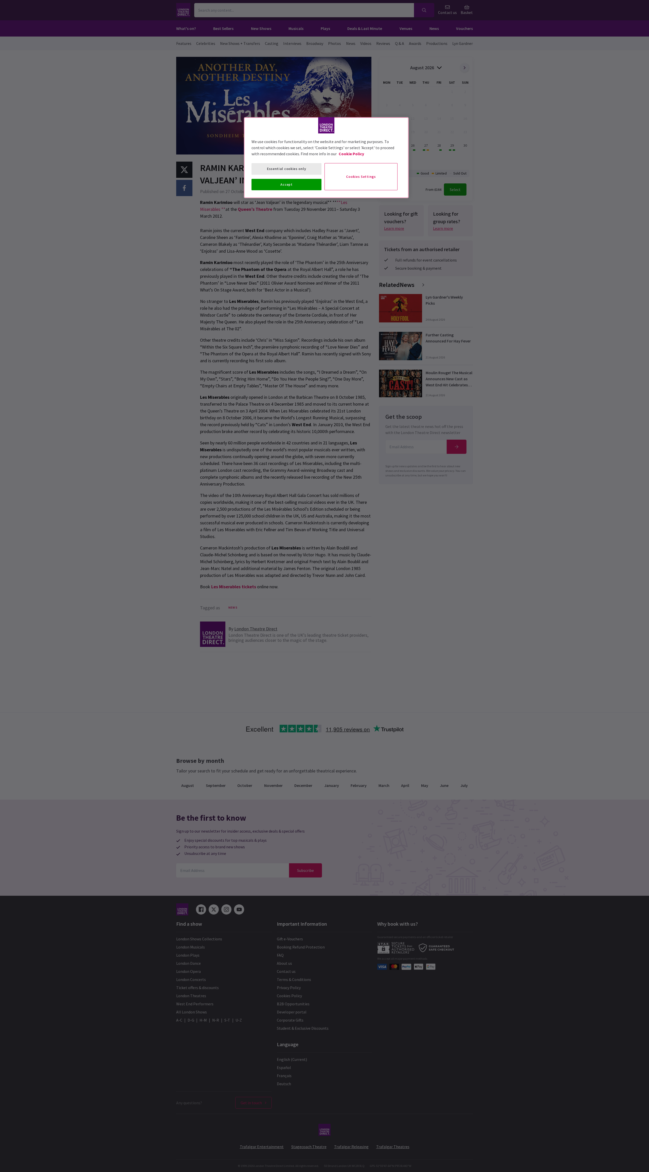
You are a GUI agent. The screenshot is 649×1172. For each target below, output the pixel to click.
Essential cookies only (286, 168)
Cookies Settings (361, 176)
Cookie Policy (351, 153)
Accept (286, 184)
